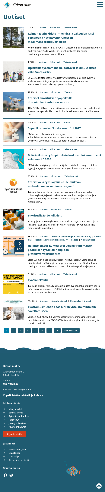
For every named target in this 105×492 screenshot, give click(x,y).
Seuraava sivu (70, 330)
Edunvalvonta (16, 412)
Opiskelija (14, 456)
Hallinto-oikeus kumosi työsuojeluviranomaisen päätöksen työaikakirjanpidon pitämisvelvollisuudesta (60, 250)
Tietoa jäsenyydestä (19, 460)
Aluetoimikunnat (17, 426)
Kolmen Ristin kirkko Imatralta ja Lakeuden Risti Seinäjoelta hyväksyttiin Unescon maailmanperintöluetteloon (61, 38)
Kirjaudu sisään (14, 434)
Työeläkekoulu (38, 280)
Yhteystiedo (15, 409)
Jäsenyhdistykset (59, 301)
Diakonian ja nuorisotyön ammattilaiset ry (71, 236)
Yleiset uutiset (70, 27)
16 (58, 330)
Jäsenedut (14, 419)
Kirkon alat (55, 27)
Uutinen (42, 27)
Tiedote (68, 92)
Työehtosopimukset (19, 416)
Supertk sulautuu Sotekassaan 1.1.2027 (54, 128)
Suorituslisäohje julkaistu (45, 215)
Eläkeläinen (15, 452)
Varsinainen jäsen (18, 449)
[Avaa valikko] (100, 4)
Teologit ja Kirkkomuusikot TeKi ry (51, 239)
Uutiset (66, 122)
